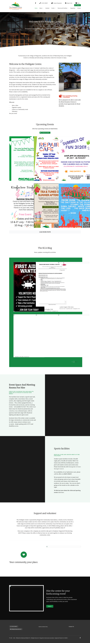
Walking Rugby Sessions (22, 357)
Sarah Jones (63, 308)
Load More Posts (45, 232)
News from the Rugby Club (45, 309)
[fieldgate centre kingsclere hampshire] (17, 3)
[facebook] (80, 637)
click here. (61, 492)
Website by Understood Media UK (23, 638)
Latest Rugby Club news (67, 307)
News (79, 308)
